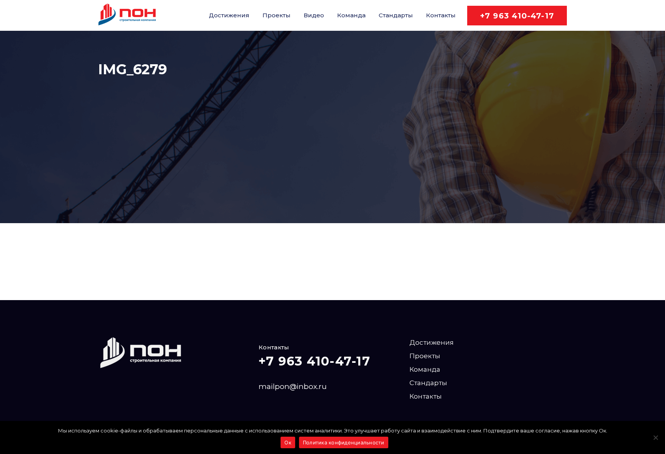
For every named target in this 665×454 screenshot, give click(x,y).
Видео (314, 15)
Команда (351, 15)
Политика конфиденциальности (343, 442)
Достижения (229, 15)
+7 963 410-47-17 (517, 15)
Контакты (441, 15)
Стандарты (396, 15)
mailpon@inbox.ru (293, 386)
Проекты (276, 15)
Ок (287, 442)
